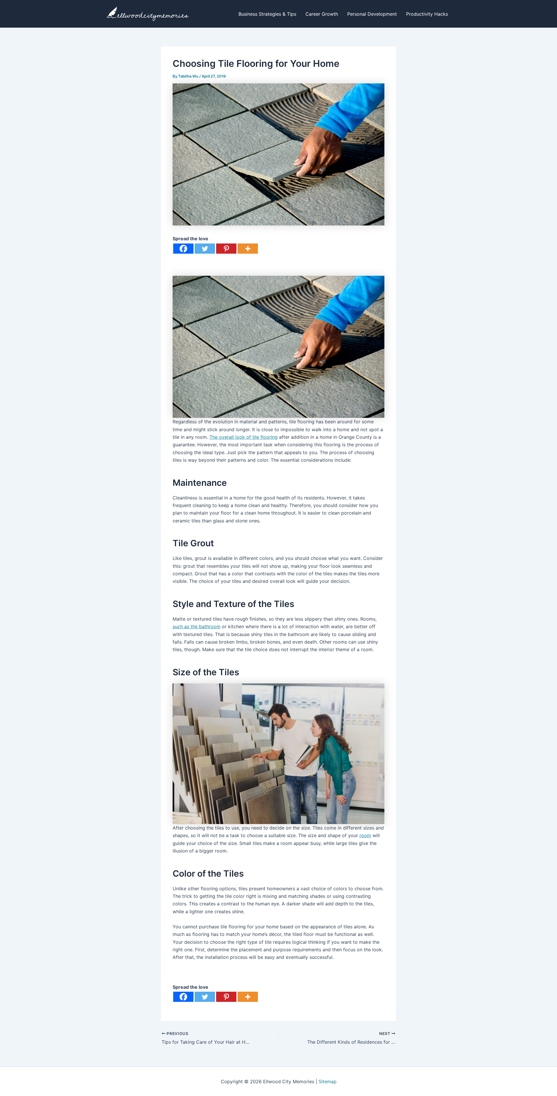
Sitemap (328, 1081)
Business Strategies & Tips (267, 14)
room (365, 835)
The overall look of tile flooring (243, 437)
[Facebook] (183, 248)
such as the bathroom (196, 626)
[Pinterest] (226, 248)
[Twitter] (205, 248)
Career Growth (321, 14)
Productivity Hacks (427, 14)
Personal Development (372, 14)
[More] (248, 248)
